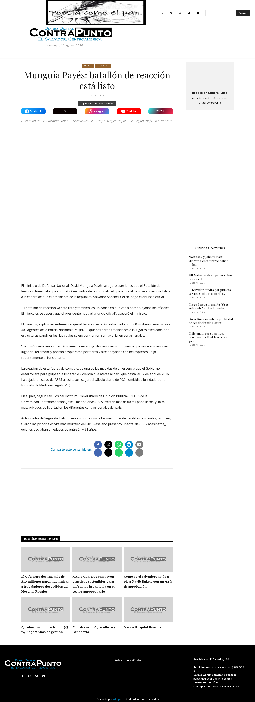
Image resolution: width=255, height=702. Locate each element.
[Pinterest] (171, 13)
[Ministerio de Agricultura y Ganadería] (97, 609)
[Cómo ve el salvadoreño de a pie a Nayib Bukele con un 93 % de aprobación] (148, 559)
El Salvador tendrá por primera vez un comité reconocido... (210, 292)
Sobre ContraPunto (127, 660)
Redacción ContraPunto (210, 93)
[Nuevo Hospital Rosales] (148, 609)
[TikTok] (180, 13)
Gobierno (103, 65)
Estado (88, 65)
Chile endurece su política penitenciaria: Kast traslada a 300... (208, 337)
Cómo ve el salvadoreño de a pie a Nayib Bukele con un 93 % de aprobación (148, 582)
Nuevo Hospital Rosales (142, 627)
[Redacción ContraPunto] (209, 75)
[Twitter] (188, 13)
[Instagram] (162, 13)
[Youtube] (197, 13)
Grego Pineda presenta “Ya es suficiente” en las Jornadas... (209, 306)
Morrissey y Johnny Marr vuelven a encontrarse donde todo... (208, 261)
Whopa (117, 699)
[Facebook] (153, 13)
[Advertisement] (97, 245)
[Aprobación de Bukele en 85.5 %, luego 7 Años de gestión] (45, 609)
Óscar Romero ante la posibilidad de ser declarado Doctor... (211, 321)
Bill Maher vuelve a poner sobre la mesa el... (210, 277)
